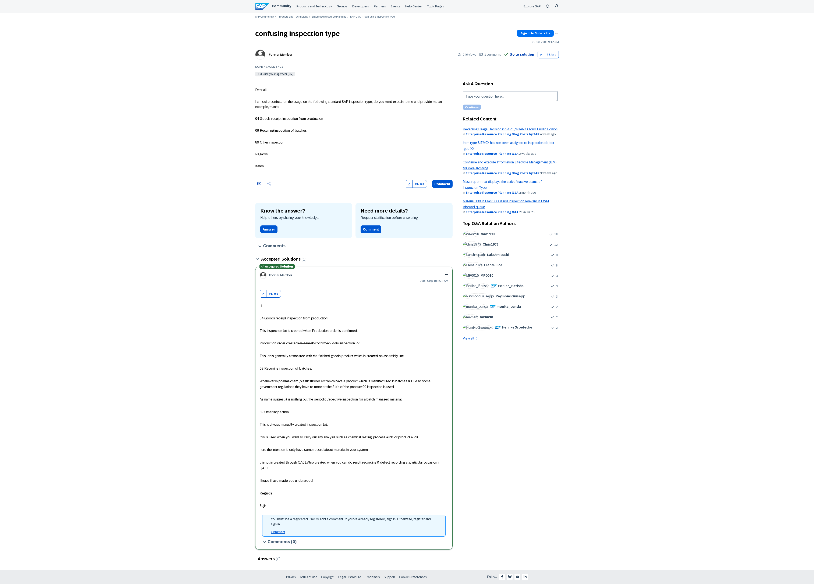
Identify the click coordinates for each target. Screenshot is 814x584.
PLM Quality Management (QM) (275, 74)
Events (395, 6)
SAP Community (264, 16)
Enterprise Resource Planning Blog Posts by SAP (502, 134)
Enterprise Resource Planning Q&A (492, 153)
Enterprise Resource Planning (329, 16)
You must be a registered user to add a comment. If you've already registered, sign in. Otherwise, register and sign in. (351, 521)
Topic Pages (435, 6)
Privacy (291, 577)
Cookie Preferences (413, 577)
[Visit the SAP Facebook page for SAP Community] (502, 576)
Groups (342, 6)
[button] (541, 54)
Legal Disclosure (349, 577)
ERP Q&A (355, 16)
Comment (442, 184)
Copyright (328, 577)
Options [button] (556, 34)
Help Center (413, 6)
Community (281, 6)
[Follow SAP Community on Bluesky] (510, 576)
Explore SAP (532, 6)
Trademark (372, 577)
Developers (360, 6)
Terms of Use (308, 577)
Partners (380, 6)
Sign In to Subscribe (535, 33)
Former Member (281, 54)
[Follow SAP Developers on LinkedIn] (525, 576)
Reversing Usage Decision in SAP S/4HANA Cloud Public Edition (510, 129)
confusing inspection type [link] (379, 16)
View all (468, 338)
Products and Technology (314, 6)
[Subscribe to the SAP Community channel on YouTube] (517, 576)
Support (389, 577)
